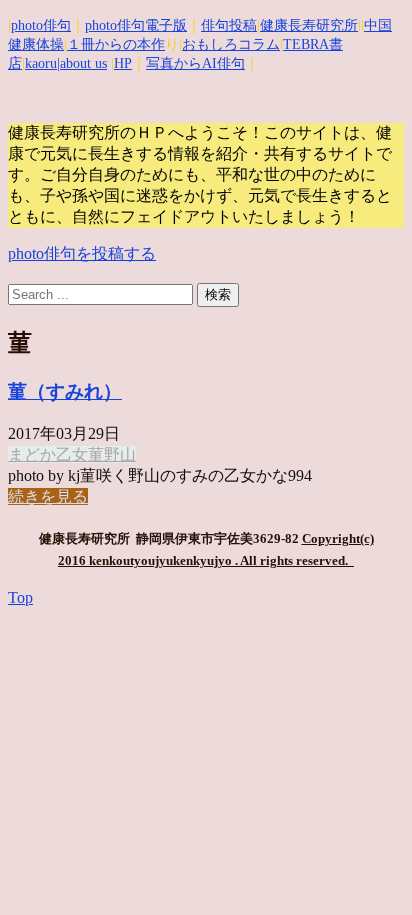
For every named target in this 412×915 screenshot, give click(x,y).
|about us (82, 63)
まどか (32, 454)
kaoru (41, 63)
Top (20, 597)
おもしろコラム (231, 44)
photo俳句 (41, 25)
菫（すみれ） (65, 391)
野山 (120, 454)
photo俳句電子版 (136, 25)
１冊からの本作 (116, 44)
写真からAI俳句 (195, 63)
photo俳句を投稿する (82, 253)
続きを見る (48, 496)
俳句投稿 (229, 25)
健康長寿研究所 (309, 25)
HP (123, 63)
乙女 (72, 454)
